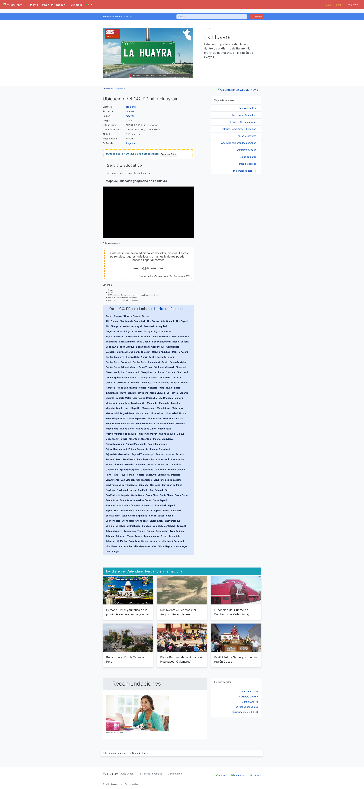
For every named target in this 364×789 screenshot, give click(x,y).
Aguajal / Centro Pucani (127, 316)
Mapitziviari (122, 408)
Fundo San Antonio (126, 387)
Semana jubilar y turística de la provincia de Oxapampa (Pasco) (127, 612)
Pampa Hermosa (165, 454)
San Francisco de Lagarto (168, 479)
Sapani (171, 505)
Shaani (169, 515)
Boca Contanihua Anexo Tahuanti (170, 341)
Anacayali (136, 326)
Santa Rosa (112, 500)
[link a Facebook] (237, 775)
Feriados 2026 (250, 691)
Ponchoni (163, 459)
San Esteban (128, 479)
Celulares (258, 16)
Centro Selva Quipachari (146, 362)
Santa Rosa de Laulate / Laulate (123, 505)
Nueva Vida (112, 428)
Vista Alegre (165, 546)
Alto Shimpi (112, 326)
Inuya (123, 392)
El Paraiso (163, 382)
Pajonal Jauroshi (115, 444)
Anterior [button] (109, 89)
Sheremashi (156, 520)
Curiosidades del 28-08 (245, 712)
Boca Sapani (143, 346)
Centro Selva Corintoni (161, 357)
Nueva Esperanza (115, 418)
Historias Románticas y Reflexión (239, 129)
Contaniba (164, 377)
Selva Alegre (113, 515)
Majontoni (111, 403)
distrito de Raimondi (169, 309)
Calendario (76, 4)
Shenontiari (141, 520)
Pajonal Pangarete (138, 449)
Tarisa (150, 531)
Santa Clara (137, 495)
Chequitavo (147, 372)
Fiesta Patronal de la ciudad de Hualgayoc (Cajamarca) (181, 659)
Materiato (177, 408)
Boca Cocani (143, 341)
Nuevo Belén (127, 428)
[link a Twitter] (221, 775)
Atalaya (130, 111)
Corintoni (177, 377)
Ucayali (130, 115)
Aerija (109, 316)
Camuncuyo (158, 346)
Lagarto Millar (123, 397)
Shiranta (120, 525)
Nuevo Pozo (164, 428)
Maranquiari (148, 408)
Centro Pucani (180, 351)
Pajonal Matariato (157, 444)
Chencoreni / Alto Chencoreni (122, 372)
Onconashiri (112, 438)
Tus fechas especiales (246, 706)
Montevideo (157, 413)
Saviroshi (176, 510)
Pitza (154, 459)
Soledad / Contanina (164, 525)
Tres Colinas (177, 531)
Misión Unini (142, 413)
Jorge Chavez (157, 392)
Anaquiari (161, 326)
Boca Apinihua (127, 341)
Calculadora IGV (248, 108)
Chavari (169, 367)
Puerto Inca (164, 464)
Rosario (140, 474)
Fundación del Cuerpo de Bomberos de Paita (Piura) (231, 612)
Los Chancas (166, 397)
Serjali (152, 515)
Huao (161, 387)
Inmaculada (112, 392)
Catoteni (110, 351)
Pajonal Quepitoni (160, 449)
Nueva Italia (154, 418)
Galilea (142, 387)
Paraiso (180, 454)
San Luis (110, 490)
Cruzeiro (121, 382)
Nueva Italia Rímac (173, 418)
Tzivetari (110, 541)
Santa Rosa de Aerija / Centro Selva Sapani (143, 500)
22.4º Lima (333, 4)
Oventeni (134, 438)
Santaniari (147, 505)
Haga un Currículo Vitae (243, 122)
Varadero (155, 541)
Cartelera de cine (248, 696)
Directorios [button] (57, 4)
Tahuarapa (130, 531)
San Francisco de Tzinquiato (121, 484)
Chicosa (159, 372)
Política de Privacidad (150, 773)
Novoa (182, 413)
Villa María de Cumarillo (119, 546)
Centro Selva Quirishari (174, 362)
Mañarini (179, 397)
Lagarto (183, 392)
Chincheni (182, 372)
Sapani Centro (144, 510)
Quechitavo (112, 469)
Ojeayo (180, 433)
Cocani (153, 377)
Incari (177, 387)
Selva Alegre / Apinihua (134, 515)
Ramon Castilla (176, 469)
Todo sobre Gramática (244, 115)
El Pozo (175, 382)
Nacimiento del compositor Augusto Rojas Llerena (178, 612)
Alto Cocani (152, 321)
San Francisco (144, 479)
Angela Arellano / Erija (118, 331)
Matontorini (112, 413)
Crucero (110, 382)
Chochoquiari (113, 377)
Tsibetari (120, 536)
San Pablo (142, 490)
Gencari (152, 387)
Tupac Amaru (134, 536)
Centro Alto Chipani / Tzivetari (133, 351)
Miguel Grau (127, 413)
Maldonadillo (138, 403)
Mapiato (110, 408)
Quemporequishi (129, 469)
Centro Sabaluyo (115, 357)
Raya (108, 474)
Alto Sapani (181, 321)
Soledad (146, 525)
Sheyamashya (172, 520)
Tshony (110, 536)
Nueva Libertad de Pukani (120, 423)
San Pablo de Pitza (160, 490)
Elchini (184, 382)
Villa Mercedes (142, 546)
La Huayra (172, 392)
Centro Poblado (112, 16)
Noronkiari (172, 413)
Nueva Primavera (145, 423)
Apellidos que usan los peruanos (239, 142)
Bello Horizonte (161, 336)
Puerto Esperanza (146, 464)
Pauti (118, 459)
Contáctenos (175, 773)
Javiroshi (143, 392)
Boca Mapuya (126, 346)
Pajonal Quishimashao (118, 454)
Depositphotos (140, 753)
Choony (143, 377)
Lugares (130, 143)
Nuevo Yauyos (167, 433)
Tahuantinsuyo (114, 531)
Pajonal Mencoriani (116, 449)
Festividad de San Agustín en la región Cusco (235, 659)
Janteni (132, 392)
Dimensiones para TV (245, 170)
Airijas (145, 316)
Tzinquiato (174, 536)
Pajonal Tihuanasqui (143, 454)
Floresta (110, 387)
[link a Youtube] (255, 775)
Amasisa (125, 326)
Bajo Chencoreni (163, 331)
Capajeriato (172, 346)
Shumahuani (133, 525)
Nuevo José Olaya (146, 428)
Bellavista (145, 336)
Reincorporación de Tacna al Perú (125, 659)
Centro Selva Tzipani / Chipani (147, 367)
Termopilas (162, 531)
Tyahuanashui (151, 536)
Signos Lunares (249, 701)
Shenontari (127, 520)
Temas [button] (43, 4)
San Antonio (112, 479)
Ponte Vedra (177, 459)
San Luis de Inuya (126, 490)
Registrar (353, 4)
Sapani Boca (112, 510)
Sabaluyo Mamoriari (169, 474)
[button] (88, 5)
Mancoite (152, 403)
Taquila (141, 531)
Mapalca (175, 403)
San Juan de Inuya (172, 484)
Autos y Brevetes (247, 135)
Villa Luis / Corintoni (173, 541)
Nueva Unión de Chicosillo (170, 423)
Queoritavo (147, 469)
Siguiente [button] (120, 89)
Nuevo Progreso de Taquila (121, 433)
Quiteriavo (161, 469)
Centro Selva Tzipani (117, 367)
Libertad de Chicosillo (145, 397)
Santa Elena (166, 495)
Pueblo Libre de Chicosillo (120, 464)
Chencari (180, 367)
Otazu (124, 438)
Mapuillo (135, 408)
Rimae (130, 474)
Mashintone (163, 408)
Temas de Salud (248, 156)
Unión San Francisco (128, 541)
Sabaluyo (151, 474)
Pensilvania (129, 459)
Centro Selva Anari (136, 357)
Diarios (34, 4)
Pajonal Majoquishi (136, 444)
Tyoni (164, 536)
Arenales (137, 331)
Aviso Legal (126, 773)
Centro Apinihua (161, 351)
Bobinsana (111, 341)
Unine (144, 541)
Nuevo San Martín (147, 433)
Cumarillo (133, 382)
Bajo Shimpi (132, 336)
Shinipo (110, 525)
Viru (154, 546)
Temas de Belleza (247, 163)
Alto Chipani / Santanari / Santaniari (125, 321)
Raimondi (131, 106)
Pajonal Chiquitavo (163, 438)
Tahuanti (181, 525)
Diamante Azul (148, 382)
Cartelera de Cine (247, 149)
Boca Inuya (112, 346)
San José (143, 484)
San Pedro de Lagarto (118, 495)
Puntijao (176, 464)
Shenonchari (113, 520)
